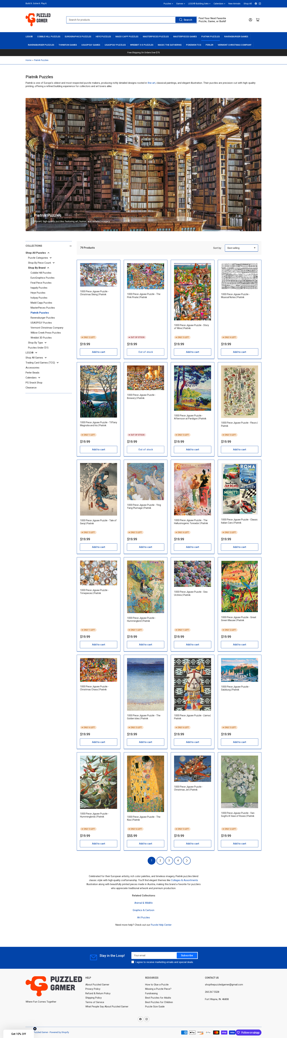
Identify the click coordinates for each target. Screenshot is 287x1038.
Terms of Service (94, 1002)
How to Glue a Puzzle (157, 984)
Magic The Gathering (170, 45)
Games (179, 3)
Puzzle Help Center (161, 924)
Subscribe (187, 955)
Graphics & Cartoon (143, 910)
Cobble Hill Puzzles (48, 36)
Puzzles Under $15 (38, 347)
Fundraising (151, 993)
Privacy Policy (92, 988)
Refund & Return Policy (97, 993)
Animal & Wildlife (143, 902)
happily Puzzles (39, 287)
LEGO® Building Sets (198, 3)
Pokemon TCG (193, 45)
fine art (151, 82)
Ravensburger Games (236, 36)
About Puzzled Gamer (97, 984)
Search (188, 19)
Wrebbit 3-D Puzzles (141, 45)
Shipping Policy (93, 997)
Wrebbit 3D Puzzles (41, 337)
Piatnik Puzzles (210, 36)
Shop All (248, 3)
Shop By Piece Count (39, 262)
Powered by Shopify (59, 1032)
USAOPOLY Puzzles (115, 45)
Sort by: (217, 247)
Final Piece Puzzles (41, 282)
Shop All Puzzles (36, 252)
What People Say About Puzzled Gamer (106, 1006)
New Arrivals (234, 3)
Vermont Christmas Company (234, 45)
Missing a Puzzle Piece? (158, 988)
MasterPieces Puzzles (156, 36)
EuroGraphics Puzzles (78, 36)
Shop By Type (35, 342)
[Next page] (186, 860)
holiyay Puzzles (39, 297)
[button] (18, 1034)
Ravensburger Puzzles (41, 45)
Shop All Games (34, 357)
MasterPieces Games (185, 36)
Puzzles (167, 3)
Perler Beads (32, 372)
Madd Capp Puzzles (126, 36)
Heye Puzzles (103, 36)
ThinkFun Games (68, 45)
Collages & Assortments (184, 880)
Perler (209, 45)
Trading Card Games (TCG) (40, 362)
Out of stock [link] (145, 351)
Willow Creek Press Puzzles (46, 332)
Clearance (31, 387)
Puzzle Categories (38, 257)
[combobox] (131, 19)
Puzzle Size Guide (155, 1006)
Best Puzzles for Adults (158, 997)
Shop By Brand (37, 267)
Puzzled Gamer (41, 1032)
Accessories (32, 367)
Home (28, 60)
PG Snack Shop (34, 382)
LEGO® (29, 36)
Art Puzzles (143, 917)
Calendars (218, 3)
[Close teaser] (35, 1028)
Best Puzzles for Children (159, 1002)
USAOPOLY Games (90, 45)
